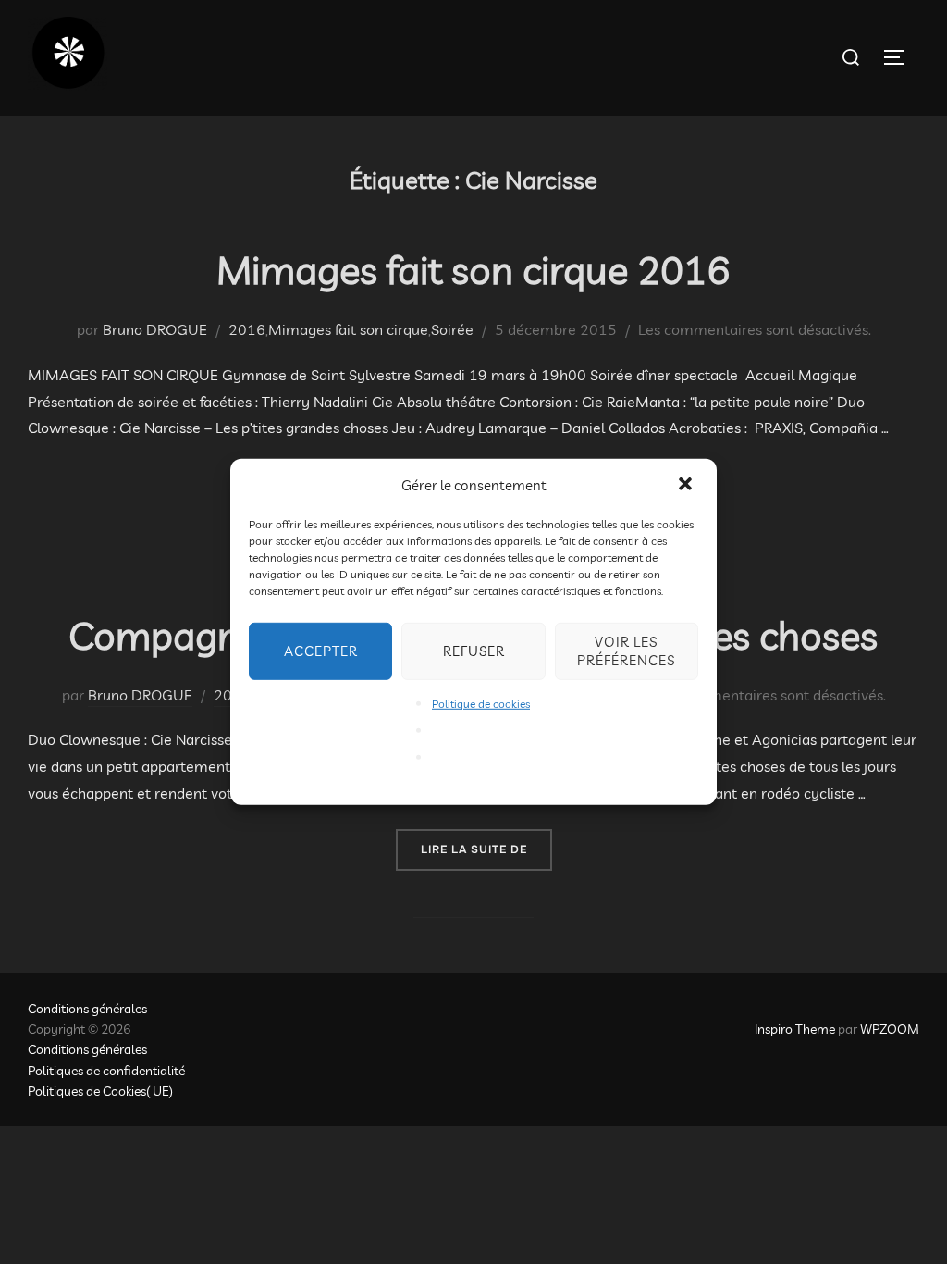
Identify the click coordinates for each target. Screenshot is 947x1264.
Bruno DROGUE (155, 329)
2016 (246, 329)
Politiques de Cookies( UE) (100, 1091)
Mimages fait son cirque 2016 (473, 269)
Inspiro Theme (795, 1029)
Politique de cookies (481, 704)
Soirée (452, 329)
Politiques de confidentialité (106, 1070)
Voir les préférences (626, 651)
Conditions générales (87, 1008)
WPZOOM (889, 1029)
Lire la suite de (486, 849)
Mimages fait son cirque (348, 329)
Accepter (321, 651)
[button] (687, 485)
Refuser (474, 651)
